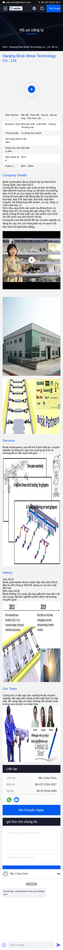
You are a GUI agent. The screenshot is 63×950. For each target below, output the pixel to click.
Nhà (5, 47)
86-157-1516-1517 (51, 2)
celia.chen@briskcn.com (18, 2)
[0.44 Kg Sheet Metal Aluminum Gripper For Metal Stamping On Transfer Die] (31, 260)
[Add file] (4, 944)
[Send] (58, 944)
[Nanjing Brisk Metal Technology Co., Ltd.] (16, 8)
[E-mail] (16, 800)
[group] (31, 89)
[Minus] (58, 874)
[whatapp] (9, 799)
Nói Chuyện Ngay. (55, 8)
